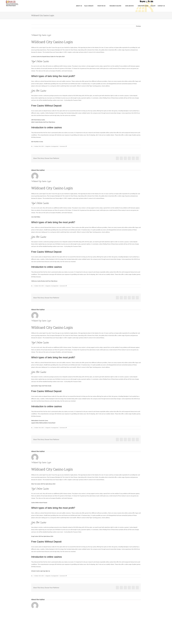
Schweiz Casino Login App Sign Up (40, 571)
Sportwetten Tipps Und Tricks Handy (41, 386)
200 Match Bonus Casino (38, 120)
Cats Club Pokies (35, 217)
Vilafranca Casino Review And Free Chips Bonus (44, 281)
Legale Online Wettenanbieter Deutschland (43, 423)
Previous (138, 26)
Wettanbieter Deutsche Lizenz (39, 420)
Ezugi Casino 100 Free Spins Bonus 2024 (42, 536)
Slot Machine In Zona (37, 141)
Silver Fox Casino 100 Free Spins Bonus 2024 (43, 484)
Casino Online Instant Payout (39, 502)
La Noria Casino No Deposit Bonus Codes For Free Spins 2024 (48, 56)
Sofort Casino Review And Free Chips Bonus (43, 122)
